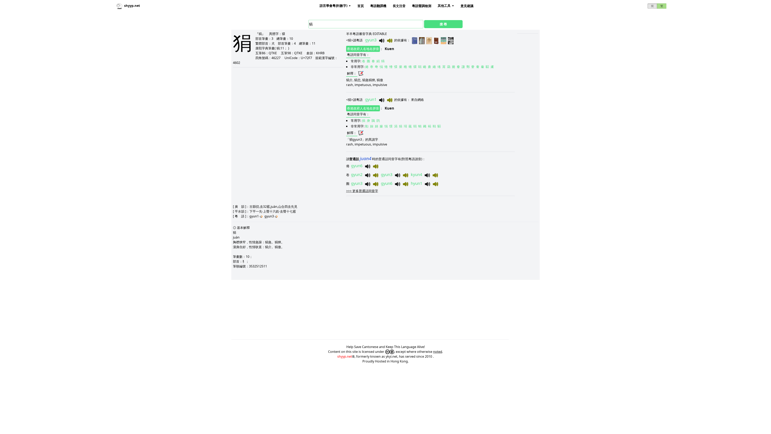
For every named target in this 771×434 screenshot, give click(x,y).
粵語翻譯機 (378, 6)
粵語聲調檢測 (421, 6)
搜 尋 (443, 24)
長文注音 (399, 6)
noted (437, 351)
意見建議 (467, 6)
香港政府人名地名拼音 (363, 49)
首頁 (360, 6)
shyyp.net (344, 356)
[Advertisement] (351, 309)
